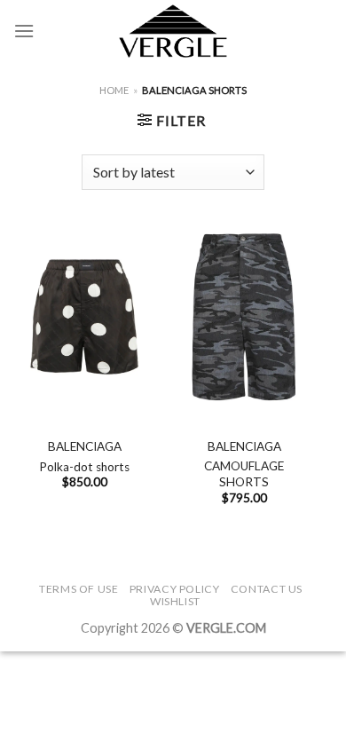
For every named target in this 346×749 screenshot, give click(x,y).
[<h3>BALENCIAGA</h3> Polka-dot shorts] (84, 316)
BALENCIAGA (85, 446)
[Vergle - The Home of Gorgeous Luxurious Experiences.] (173, 31)
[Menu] (24, 30)
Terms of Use (78, 588)
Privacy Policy (175, 588)
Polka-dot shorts (84, 467)
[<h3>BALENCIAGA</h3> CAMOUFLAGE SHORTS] (244, 316)
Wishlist (175, 601)
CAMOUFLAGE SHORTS (244, 474)
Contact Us (267, 588)
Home (114, 90)
